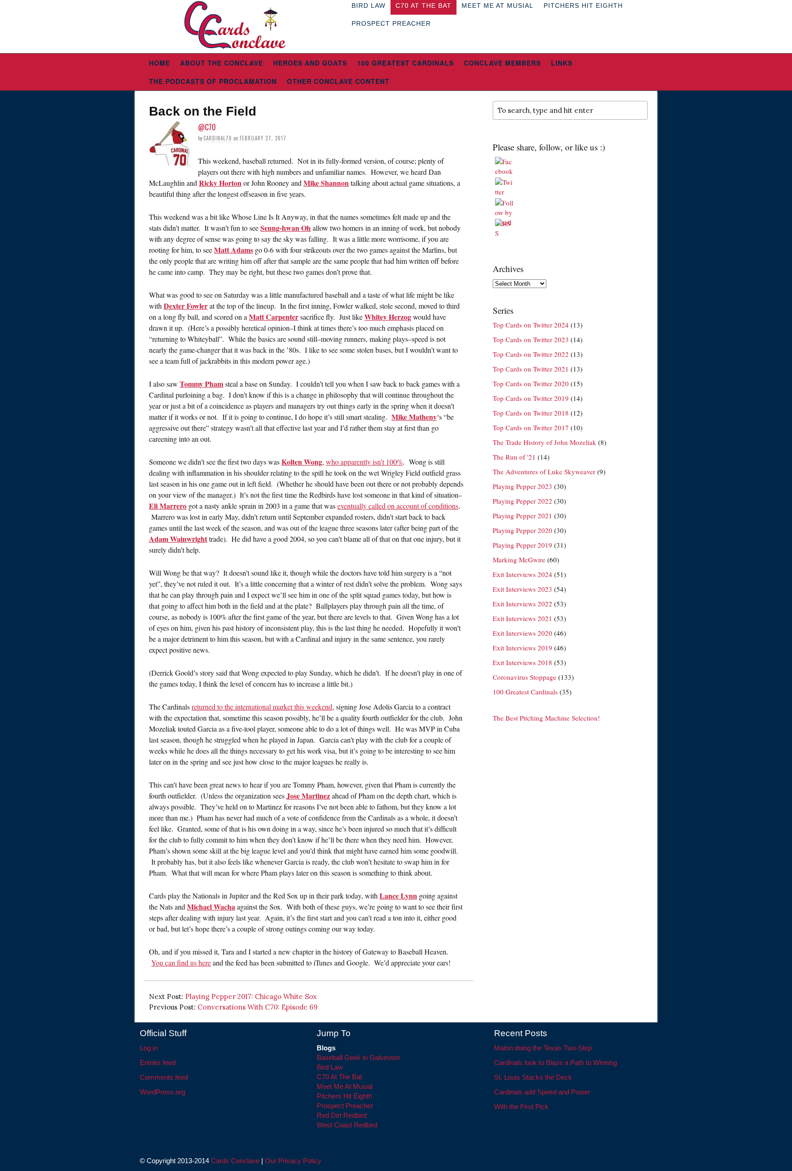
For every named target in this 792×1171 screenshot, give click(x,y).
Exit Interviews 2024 (522, 574)
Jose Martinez (308, 795)
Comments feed (164, 1077)
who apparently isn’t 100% (364, 461)
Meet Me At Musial (345, 1086)
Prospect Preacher (391, 23)
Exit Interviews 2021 (522, 618)
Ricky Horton (220, 183)
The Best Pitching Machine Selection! (546, 717)
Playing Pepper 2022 (522, 500)
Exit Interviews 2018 (522, 662)
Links (561, 62)
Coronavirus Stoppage (524, 677)
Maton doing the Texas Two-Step (543, 1048)
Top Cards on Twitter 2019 (531, 398)
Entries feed (158, 1062)
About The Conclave (221, 62)
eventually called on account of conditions (397, 506)
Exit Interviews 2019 (522, 647)
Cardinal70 (218, 138)
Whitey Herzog (387, 316)
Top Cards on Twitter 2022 (531, 354)
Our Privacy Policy (293, 1161)
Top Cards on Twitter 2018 (531, 412)
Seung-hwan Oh (285, 227)
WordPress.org (162, 1092)
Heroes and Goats (310, 62)
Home (159, 62)
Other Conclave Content (338, 81)
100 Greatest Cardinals (405, 62)
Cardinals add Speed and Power (542, 1092)
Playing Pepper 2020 (522, 530)
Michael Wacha (211, 906)
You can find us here (181, 962)
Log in (149, 1048)
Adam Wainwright (178, 538)
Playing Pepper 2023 (522, 486)
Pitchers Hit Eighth (344, 1096)
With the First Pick (521, 1106)
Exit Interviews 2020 (522, 633)
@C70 (207, 127)
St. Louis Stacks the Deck (533, 1077)
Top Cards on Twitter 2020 (531, 383)
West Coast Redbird (347, 1125)
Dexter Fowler (186, 305)
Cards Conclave (235, 1161)
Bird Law (330, 1067)
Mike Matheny (414, 416)
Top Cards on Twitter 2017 (531, 427)
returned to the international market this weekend (262, 706)
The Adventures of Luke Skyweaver (544, 471)
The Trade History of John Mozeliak (544, 442)
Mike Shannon (326, 183)
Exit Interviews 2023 (522, 589)
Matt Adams (233, 249)
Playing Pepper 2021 (522, 515)
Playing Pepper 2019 (522, 544)
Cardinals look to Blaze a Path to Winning (555, 1062)
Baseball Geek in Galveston (358, 1057)
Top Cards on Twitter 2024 (531, 324)
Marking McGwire (519, 559)
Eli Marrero (168, 505)
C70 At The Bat (339, 1077)
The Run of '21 (514, 456)
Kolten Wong (301, 461)
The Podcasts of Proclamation (213, 81)
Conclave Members (502, 62)
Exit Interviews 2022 (522, 603)
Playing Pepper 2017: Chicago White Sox (251, 996)
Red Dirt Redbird (342, 1115)
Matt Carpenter (273, 316)
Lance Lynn (398, 895)
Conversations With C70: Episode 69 (258, 1007)
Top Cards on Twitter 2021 (531, 368)
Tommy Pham (201, 383)
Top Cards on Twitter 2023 (531, 339)
